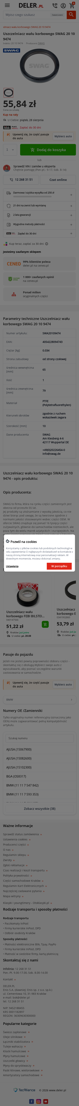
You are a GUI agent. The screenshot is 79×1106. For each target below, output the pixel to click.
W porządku (59, 566)
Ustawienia (12, 566)
